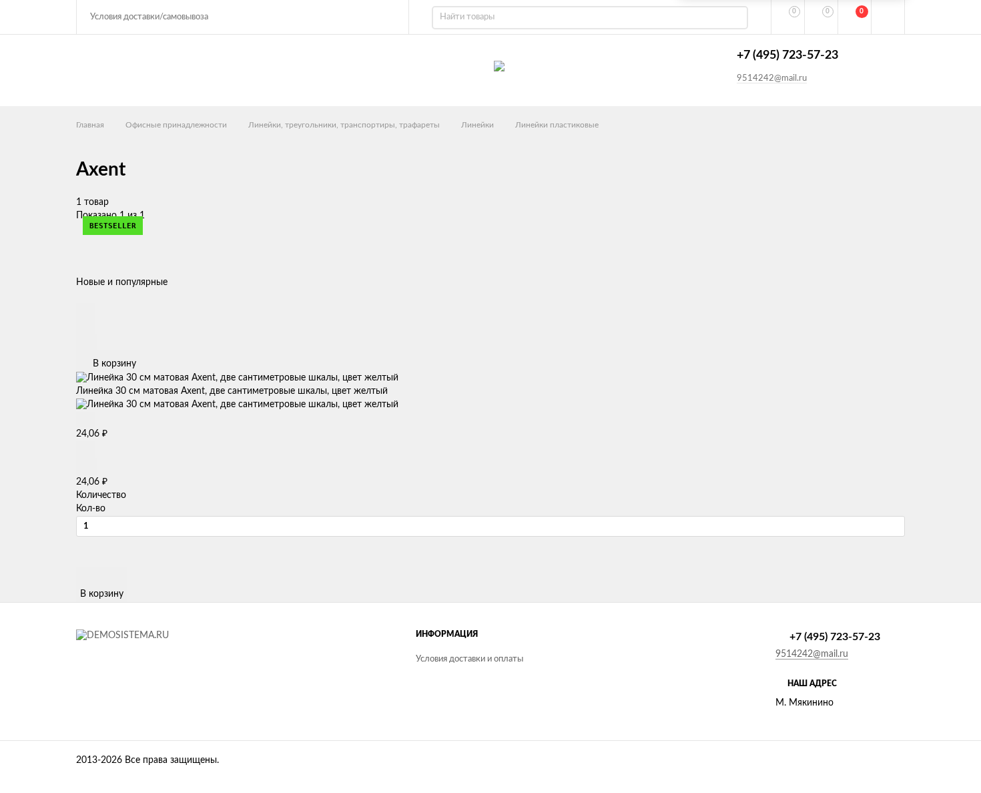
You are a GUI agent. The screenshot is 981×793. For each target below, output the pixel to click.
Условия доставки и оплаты (469, 659)
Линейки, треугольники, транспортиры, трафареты (344, 125)
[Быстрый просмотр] (85, 310)
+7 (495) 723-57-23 (787, 55)
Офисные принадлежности (176, 125)
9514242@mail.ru (772, 78)
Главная (90, 125)
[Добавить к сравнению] (86, 342)
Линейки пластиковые (557, 125)
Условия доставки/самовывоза (149, 17)
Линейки (477, 125)
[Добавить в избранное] (85, 325)
